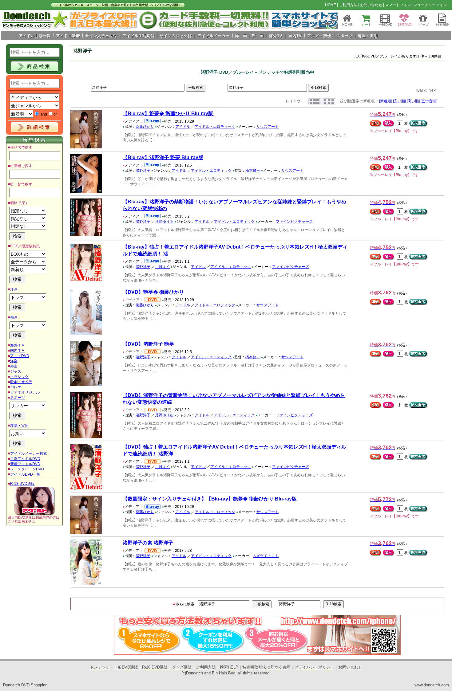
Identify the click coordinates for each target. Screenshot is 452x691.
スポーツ (17, 397)
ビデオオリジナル (25, 392)
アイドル (182, 126)
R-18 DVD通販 (22, 483)
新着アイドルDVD (25, 464)
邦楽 (14, 366)
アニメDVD (19, 356)
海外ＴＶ (17, 345)
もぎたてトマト (266, 556)
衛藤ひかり (145, 126)
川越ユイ (162, 267)
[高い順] (413, 101)
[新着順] (385, 101)
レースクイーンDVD (27, 469)
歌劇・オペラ (21, 382)
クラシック (19, 377)
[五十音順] (429, 101)
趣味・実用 (19, 425)
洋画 (14, 289)
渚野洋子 (143, 170)
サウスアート (267, 126)
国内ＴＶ (17, 350)
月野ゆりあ (164, 221)
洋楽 (14, 361)
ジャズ (15, 371)
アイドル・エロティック (215, 126)
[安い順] (399, 101)
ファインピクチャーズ (294, 221)
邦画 (14, 317)
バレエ (15, 387)
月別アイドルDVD (25, 459)
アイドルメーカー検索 (28, 453)
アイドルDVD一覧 (25, 474)
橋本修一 (252, 170)
